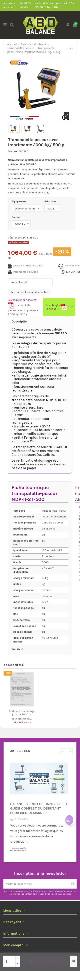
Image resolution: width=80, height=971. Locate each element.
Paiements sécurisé (25, 271)
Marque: (13, 151)
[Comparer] (19, 706)
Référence (14, 237)
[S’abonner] (72, 883)
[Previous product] (71, 48)
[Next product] (72, 48)
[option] (40, 808)
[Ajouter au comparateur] (73, 961)
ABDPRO (23, 151)
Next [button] (70, 751)
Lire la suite (18, 848)
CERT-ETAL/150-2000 (22, 719)
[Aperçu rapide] (24, 706)
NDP (70, 307)
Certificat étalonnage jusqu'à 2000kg (22, 712)
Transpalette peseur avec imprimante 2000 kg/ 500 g (23, 309)
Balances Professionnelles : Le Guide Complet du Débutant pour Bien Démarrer (39, 808)
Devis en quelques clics (28, 265)
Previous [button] (63, 751)
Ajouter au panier (49, 961)
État (14, 649)
